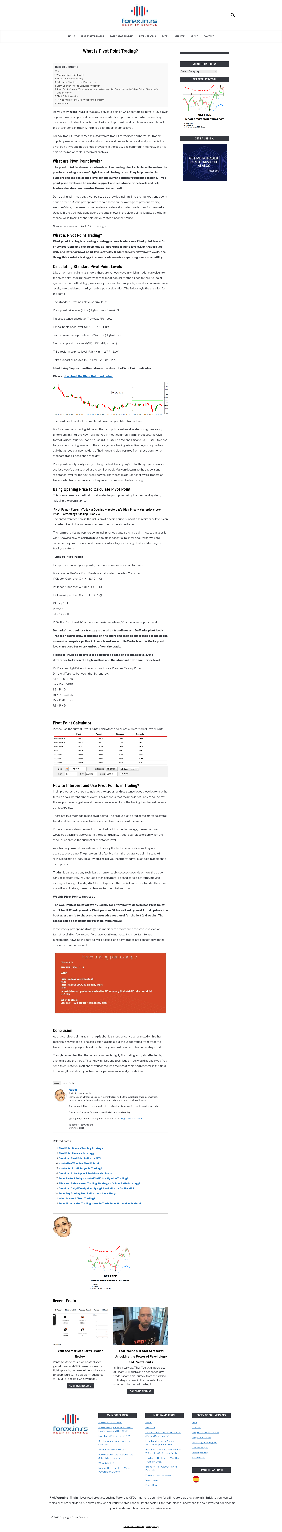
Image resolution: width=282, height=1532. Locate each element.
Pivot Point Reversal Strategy (76, 1153)
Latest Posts (68, 1083)
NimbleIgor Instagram (204, 1442)
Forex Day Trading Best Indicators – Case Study (87, 1193)
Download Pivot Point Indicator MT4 (80, 1158)
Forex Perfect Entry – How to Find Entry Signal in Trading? (93, 1178)
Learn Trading (147, 36)
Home (71, 36)
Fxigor (73, 1089)
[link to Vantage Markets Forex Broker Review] (80, 1326)
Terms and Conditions (134, 1526)
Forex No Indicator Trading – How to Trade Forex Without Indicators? (100, 1203)
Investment (152, 1480)
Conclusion (62, 103)
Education (151, 1485)
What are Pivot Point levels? (70, 75)
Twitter (196, 1427)
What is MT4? (106, 1463)
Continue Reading (80, 1385)
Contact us (198, 1457)
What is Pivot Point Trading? (70, 78)
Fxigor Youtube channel (132, 1118)
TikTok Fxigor (200, 1447)
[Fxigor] (60, 1100)
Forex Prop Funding (121, 36)
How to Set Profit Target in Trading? (80, 1168)
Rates (165, 36)
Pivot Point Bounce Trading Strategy (81, 1148)
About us (150, 1427)
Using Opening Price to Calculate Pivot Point (78, 86)
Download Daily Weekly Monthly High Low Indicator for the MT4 (96, 1188)
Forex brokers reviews (158, 1475)
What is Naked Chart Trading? (77, 1198)
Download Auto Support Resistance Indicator (86, 1173)
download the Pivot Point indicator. (88, 376)
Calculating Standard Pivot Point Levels (76, 82)
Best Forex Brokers (92, 36)
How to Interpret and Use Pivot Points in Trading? (81, 99)
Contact (209, 36)
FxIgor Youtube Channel (205, 1432)
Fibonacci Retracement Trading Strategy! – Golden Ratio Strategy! (99, 1183)
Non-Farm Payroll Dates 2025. (115, 1436)
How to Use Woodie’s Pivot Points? (79, 1163)
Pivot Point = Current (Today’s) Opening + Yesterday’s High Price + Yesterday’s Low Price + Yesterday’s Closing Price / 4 (107, 91)
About (194, 36)
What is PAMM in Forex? (112, 1449)
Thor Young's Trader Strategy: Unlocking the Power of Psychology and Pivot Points (141, 1356)
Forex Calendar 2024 (110, 1422)
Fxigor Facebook (201, 1437)
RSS (194, 1422)
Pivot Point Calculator (67, 96)
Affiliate (179, 36)
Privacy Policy (200, 1452)
